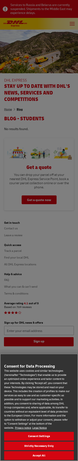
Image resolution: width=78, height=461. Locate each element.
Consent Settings (39, 436)
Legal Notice (39, 428)
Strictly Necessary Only (39, 446)
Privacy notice (23, 428)
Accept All (39, 455)
